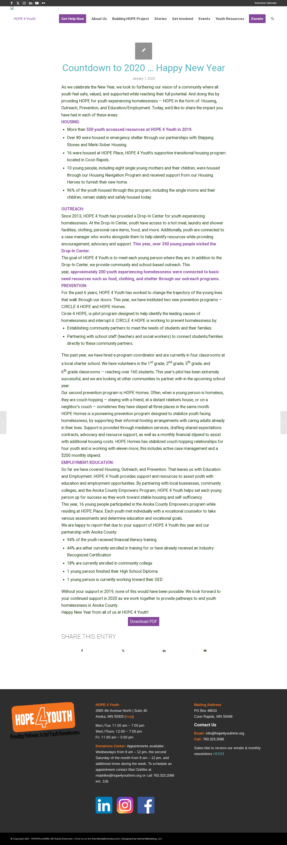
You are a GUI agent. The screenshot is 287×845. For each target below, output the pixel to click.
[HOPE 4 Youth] (23, 18)
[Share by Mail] (205, 650)
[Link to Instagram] (24, 3)
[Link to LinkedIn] (31, 3)
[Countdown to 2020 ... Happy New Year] (143, 51)
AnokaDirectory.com (108, 838)
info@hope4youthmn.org (225, 733)
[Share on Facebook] (82, 650)
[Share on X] (123, 650)
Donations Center (110, 746)
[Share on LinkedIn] (164, 650)
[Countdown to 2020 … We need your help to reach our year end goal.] (3, 422)
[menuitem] (264, 3)
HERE (218, 754)
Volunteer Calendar (265, 3)
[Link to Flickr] (43, 3)
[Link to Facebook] (12, 3)
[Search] (272, 18)
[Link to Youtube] (37, 3)
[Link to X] (18, 3)
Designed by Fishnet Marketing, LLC (142, 838)
